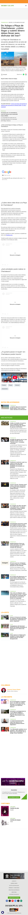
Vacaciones (4, 388)
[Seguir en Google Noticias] (26, 74)
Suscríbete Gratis (14, 797)
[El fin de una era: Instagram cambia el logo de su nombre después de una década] (5, 567)
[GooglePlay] (21, 901)
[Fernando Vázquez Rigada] (3, 690)
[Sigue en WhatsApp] (24, 74)
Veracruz (17, 385)
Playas (10, 385)
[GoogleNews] (15, 901)
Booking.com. (9, 235)
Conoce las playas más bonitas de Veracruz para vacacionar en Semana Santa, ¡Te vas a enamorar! (14, 105)
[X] (10, 901)
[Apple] (18, 901)
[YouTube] (13, 901)
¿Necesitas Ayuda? (14, 897)
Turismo (4, 385)
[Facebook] (7, 901)
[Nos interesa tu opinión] (14, 876)
